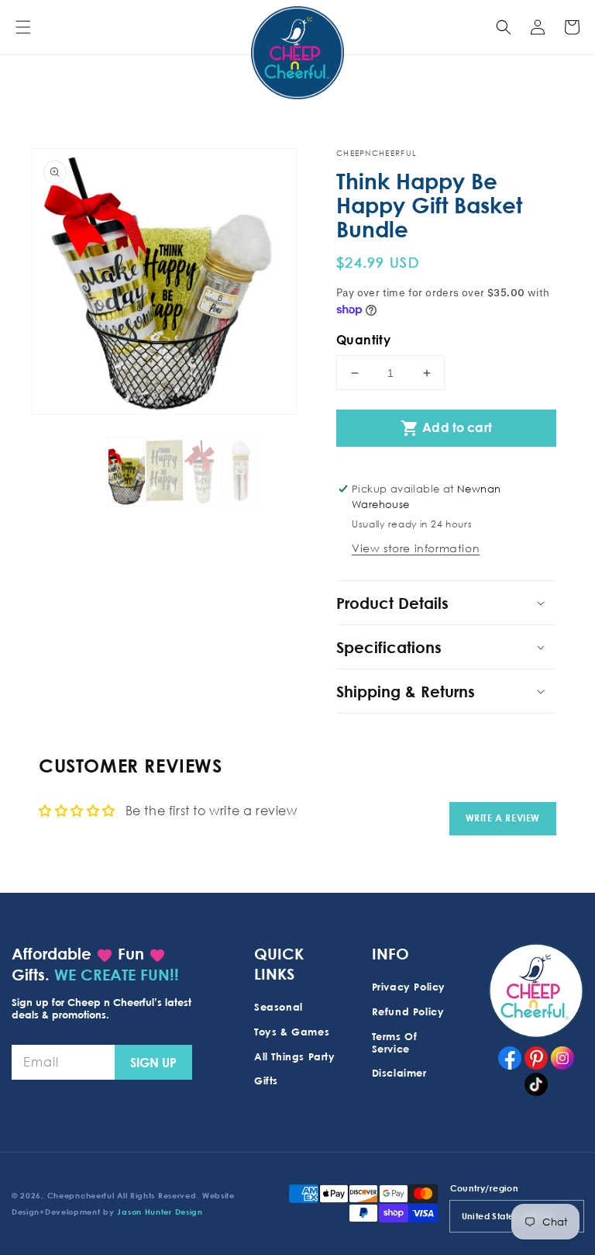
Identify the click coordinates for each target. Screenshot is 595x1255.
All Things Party (294, 1056)
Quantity (363, 339)
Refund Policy (408, 1011)
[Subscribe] (153, 1062)
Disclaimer (399, 1073)
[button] (23, 27)
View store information (416, 548)
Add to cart (446, 428)
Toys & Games (291, 1031)
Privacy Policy (408, 986)
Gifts (266, 1080)
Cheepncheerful (81, 1195)
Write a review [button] (503, 818)
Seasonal (278, 1007)
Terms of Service (395, 1042)
